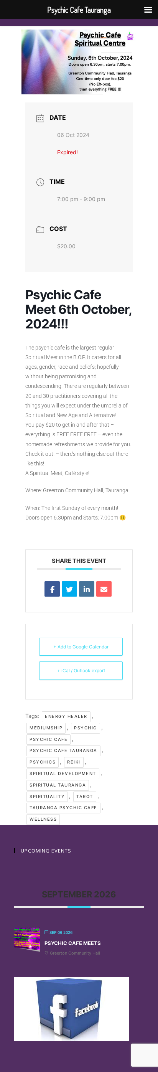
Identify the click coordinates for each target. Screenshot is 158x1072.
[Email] (104, 589)
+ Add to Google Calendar (81, 647)
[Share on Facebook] (52, 589)
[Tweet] (69, 589)
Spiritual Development (63, 773)
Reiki (74, 762)
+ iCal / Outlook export (81, 670)
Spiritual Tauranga (58, 785)
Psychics (43, 762)
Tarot (84, 796)
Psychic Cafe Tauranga (63, 750)
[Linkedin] (86, 589)
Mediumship (46, 728)
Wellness (43, 819)
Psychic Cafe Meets (72, 943)
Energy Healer (66, 716)
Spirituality (47, 796)
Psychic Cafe (48, 739)
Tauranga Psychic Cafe (63, 807)
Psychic (85, 728)
